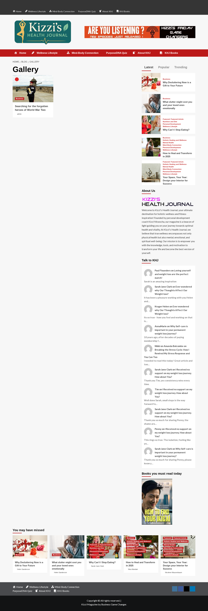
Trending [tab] (180, 67)
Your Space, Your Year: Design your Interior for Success (175, 180)
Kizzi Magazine (89, 604)
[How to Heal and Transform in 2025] (151, 146)
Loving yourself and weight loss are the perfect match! (173, 274)
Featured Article (177, 119)
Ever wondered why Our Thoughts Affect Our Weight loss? (173, 290)
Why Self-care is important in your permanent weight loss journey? (171, 330)
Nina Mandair (133, 569)
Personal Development (172, 124)
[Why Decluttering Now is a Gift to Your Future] (151, 82)
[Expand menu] (59, 53)
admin (19, 114)
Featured (166, 119)
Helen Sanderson (23, 569)
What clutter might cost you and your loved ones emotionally (177, 105)
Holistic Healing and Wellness (175, 140)
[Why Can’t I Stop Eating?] (151, 124)
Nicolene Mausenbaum (173, 572)
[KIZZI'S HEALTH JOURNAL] (168, 201)
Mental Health (168, 143)
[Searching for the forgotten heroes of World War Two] (33, 88)
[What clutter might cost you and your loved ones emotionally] (151, 103)
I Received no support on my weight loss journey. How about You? (173, 373)
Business (19, 98)
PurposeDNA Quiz (87, 11)
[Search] (193, 53)
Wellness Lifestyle (170, 126)
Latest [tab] (148, 67)
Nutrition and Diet (170, 122)
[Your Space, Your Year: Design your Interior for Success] (151, 172)
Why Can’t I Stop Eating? (176, 129)
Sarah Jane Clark (97, 566)
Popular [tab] (163, 67)
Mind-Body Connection (172, 145)
